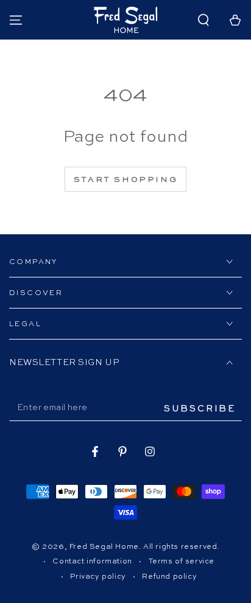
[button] (203, 20)
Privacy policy (97, 576)
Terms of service (182, 561)
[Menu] (16, 20)
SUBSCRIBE (200, 409)
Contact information (92, 561)
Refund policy (169, 576)
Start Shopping (125, 180)
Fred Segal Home (104, 547)
